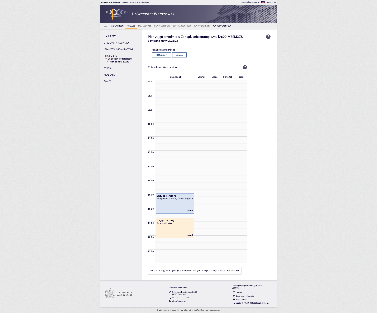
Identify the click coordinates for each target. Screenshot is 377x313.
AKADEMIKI (109, 75)
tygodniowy (156, 67)
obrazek (179, 55)
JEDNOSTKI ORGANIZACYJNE (119, 49)
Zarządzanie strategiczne (120, 58)
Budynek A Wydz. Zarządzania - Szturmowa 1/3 (216, 270)
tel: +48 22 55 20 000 (180, 298)
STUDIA (107, 68)
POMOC (107, 81)
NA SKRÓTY (110, 36)
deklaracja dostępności (245, 296)
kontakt (239, 292)
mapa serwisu (241, 300)
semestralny (172, 67)
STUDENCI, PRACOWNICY (116, 43)
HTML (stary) (161, 55)
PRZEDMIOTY (110, 56)
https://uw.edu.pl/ (179, 301)
